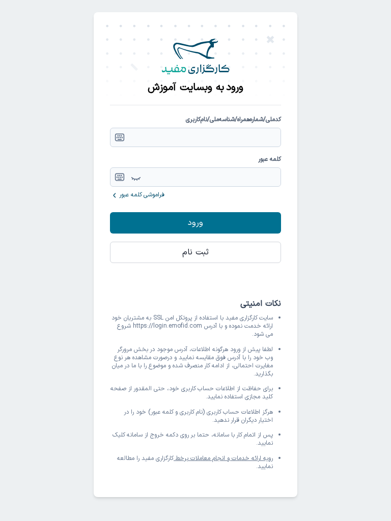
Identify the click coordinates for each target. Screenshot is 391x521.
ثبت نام (195, 252)
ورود (195, 223)
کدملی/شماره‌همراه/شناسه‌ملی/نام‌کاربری (233, 119)
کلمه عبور (269, 159)
